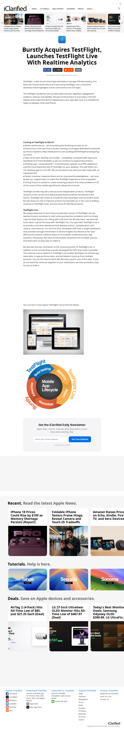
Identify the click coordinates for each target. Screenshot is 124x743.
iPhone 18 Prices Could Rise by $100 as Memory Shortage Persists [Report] (34, 28)
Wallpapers (83, 699)
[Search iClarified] (119, 8)
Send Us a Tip (105, 696)
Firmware (82, 711)
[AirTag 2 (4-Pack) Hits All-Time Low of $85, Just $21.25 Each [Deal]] (55, 24)
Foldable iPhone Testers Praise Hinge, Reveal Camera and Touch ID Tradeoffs (12, 29)
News (81, 693)
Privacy (117, 726)
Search (81, 720)
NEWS (34, 8)
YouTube (12, 707)
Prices (81, 702)
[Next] (122, 23)
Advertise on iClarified (109, 693)
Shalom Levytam (72, 75)
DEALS (89, 8)
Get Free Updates (80, 439)
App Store (34, 704)
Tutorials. (17, 564)
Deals (81, 705)
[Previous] (2, 23)
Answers (82, 708)
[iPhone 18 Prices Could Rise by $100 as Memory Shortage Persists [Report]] (34, 24)
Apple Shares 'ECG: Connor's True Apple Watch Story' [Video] (73, 28)
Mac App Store (36, 707)
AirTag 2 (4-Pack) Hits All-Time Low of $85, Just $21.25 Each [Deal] (54, 28)
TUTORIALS (44, 8)
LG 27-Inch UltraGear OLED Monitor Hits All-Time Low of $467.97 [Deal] (69, 612)
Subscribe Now (61, 701)
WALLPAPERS (57, 8)
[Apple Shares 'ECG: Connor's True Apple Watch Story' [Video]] (76, 24)
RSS (10, 710)
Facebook (13, 693)
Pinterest (13, 700)
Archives (82, 717)
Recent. (15, 503)
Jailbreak (82, 714)
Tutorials (82, 696)
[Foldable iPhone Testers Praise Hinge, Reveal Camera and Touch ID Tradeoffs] (13, 24)
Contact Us (104, 699)
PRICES (81, 8)
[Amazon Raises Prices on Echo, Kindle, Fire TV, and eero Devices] (97, 24)
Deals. (13, 598)
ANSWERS (71, 8)
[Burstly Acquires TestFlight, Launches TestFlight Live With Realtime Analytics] (53, 332)
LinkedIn (12, 704)
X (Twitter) (13, 697)
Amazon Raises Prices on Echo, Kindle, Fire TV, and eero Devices (96, 28)
